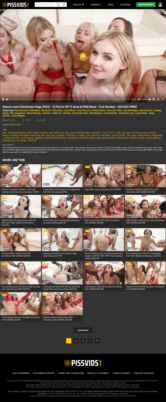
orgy (98, 137)
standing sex (9, 140)
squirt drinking (153, 137)
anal (118, 132)
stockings (21, 140)
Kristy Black (98, 110)
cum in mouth (118, 135)
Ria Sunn (46, 110)
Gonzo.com (15, 124)
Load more (83, 330)
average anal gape (20, 135)
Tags (110, 4)
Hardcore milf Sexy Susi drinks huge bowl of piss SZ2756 (60, 254)
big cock (51, 135)
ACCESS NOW (146, 4)
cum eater (105, 135)
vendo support (121, 373)
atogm (6, 135)
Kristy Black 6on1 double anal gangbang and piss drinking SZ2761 (61, 221)
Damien (47, 113)
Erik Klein (35, 110)
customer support (44, 373)
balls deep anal (37, 135)
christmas (71, 135)
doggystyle (156, 135)
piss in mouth (109, 137)
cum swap (132, 135)
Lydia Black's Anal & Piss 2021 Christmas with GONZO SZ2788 (103, 287)
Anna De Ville (114, 110)
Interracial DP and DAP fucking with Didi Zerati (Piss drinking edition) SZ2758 (61, 287)
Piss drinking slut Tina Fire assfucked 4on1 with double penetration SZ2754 (143, 254)
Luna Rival (69, 110)
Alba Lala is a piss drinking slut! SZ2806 (103, 189)
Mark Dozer (146, 110)
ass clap (126, 132)
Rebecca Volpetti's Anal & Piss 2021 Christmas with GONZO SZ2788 (142, 190)
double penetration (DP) (20, 132)
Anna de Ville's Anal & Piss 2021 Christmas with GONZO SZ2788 (16, 254)
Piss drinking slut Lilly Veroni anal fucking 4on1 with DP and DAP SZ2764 (21, 287)
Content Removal (144, 373)
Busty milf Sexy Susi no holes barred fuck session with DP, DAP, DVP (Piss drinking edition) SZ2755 (104, 256)
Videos (77, 4)
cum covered (92, 135)
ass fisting (136, 132)
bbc (4, 132)
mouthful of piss (87, 137)
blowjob (61, 135)
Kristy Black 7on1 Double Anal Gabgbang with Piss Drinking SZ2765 (61, 190)
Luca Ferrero (84, 110)
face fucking (27, 137)
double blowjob (11, 137)
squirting (95, 132)
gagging (39, 137)
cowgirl (80, 135)
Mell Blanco (95, 113)
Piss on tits (122, 137)
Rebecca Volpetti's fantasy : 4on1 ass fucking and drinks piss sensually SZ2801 (20, 190)
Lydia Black (141, 113)
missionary (72, 137)
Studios (125, 4)
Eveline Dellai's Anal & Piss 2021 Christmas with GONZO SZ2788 (58, 318)
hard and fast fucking (54, 137)
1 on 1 (104, 132)
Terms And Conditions (71, 373)
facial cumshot (40, 132)
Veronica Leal (126, 113)
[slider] (68, 99)
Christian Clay (80, 113)
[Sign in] (160, 4)
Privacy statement (98, 373)
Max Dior (57, 110)
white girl (32, 140)
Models (96, 4)
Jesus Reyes (18, 115)
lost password (20, 373)
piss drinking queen (80, 132)
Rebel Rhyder (34, 113)
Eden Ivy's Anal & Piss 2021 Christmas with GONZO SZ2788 (102, 221)
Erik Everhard (20, 110)
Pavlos (67, 113)
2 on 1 (112, 132)
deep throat (144, 135)
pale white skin (56, 132)
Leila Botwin (110, 113)
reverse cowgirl (137, 137)
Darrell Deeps (130, 110)
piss (67, 132)
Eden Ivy (57, 113)
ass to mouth (149, 132)
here (43, 394)
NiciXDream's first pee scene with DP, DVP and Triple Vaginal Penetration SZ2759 (19, 222)
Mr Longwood (17, 113)
